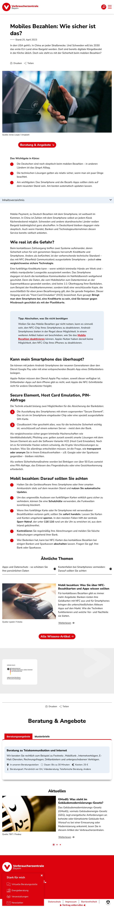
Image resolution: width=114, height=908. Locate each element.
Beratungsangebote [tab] (18, 736)
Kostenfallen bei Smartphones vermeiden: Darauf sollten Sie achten (81, 568)
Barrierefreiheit (89, 901)
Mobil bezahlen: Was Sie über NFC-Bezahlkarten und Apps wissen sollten (83, 586)
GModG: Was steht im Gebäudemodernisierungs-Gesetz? (80, 801)
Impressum (71, 901)
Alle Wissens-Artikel (55, 636)
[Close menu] (42, 875)
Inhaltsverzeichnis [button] (13, 200)
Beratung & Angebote (35, 145)
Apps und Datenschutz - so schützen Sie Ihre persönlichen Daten (25, 568)
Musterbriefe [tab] (42, 736)
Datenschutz (54, 901)
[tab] (53, 844)
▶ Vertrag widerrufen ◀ (72, 905)
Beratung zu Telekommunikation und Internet (37, 750)
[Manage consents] (108, 902)
